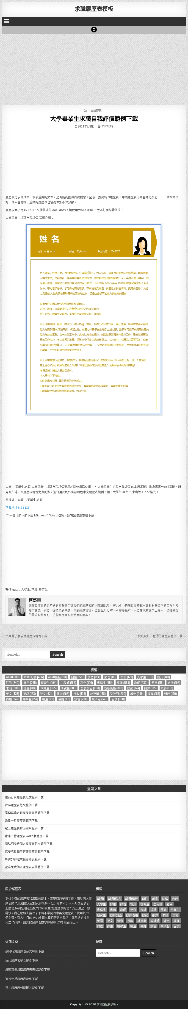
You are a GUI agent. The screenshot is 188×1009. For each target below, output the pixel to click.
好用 (163, 677)
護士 (137, 693)
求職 (34, 589)
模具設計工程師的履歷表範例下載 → (162, 636)
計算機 (98, 693)
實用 (30, 682)
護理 (154, 693)
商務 (126, 677)
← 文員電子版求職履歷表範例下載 (24, 636)
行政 (79, 693)
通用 (12, 699)
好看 (12, 682)
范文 (46, 693)
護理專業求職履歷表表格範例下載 (27, 813)
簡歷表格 (113, 688)
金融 (64, 699)
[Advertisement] (94, 68)
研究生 (68, 688)
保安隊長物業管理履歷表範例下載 (27, 851)
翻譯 (150, 688)
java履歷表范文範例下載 (21, 805)
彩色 (86, 682)
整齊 (157, 682)
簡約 (133, 688)
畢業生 (43, 589)
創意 (94, 677)
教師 (140, 682)
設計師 (118, 693)
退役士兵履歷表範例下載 (21, 820)
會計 (174, 682)
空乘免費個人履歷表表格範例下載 (27, 867)
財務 (170, 693)
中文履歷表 (95, 110)
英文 (12, 693)
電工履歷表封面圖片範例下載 (24, 828)
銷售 (81, 699)
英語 (29, 693)
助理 (110, 677)
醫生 (48, 699)
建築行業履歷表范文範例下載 (24, 797)
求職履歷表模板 (94, 8)
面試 (118, 699)
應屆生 (105, 682)
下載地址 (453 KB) (18, 507)
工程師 (68, 682)
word (12, 677)
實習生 (48, 682)
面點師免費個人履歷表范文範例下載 (29, 843)
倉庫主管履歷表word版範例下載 (26, 836)
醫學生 (30, 699)
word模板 (57, 677)
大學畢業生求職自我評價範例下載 (94, 118)
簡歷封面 (90, 688)
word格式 (34, 677)
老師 (167, 688)
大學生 (25, 589)
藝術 (63, 693)
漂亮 (30, 688)
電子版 (99, 699)
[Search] (94, 29)
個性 (77, 677)
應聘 (123, 682)
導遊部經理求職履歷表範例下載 (26, 859)
